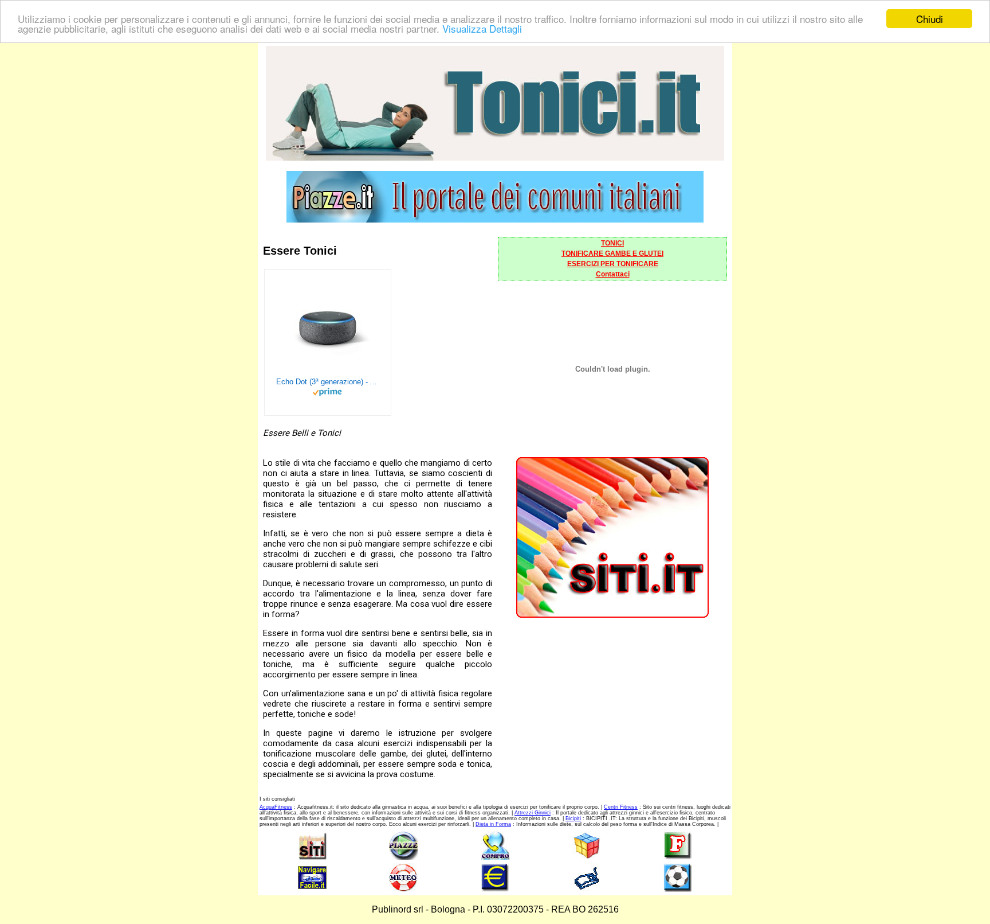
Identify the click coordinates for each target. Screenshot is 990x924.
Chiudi (929, 18)
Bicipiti (573, 818)
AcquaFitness (276, 807)
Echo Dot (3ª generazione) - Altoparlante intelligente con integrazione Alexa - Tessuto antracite (327, 381)
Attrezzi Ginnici (532, 813)
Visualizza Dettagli (482, 29)
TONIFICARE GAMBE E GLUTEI (612, 253)
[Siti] (612, 614)
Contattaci (613, 274)
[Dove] (495, 219)
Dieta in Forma (493, 824)
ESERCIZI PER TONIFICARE (612, 264)
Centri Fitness (621, 807)
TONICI (612, 243)
